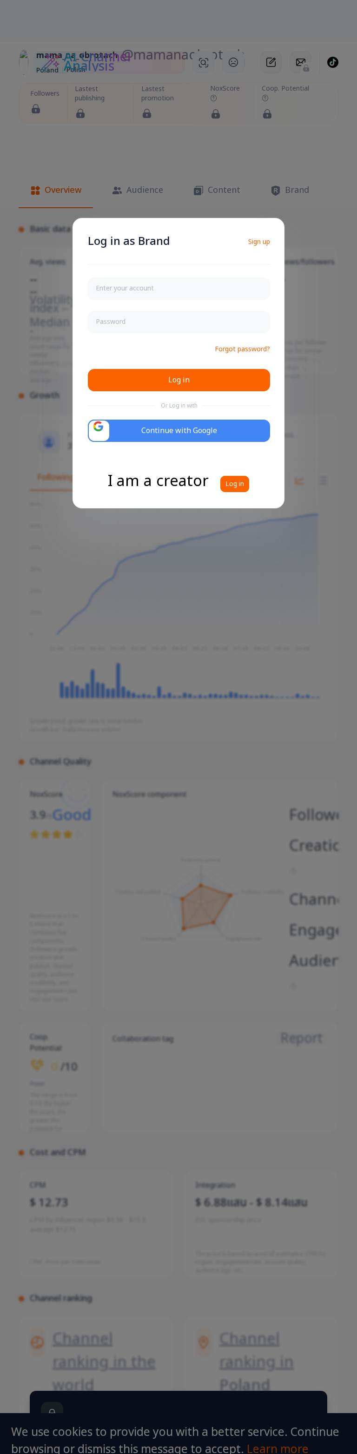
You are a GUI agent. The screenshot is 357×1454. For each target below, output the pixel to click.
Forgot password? (242, 349)
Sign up (259, 242)
